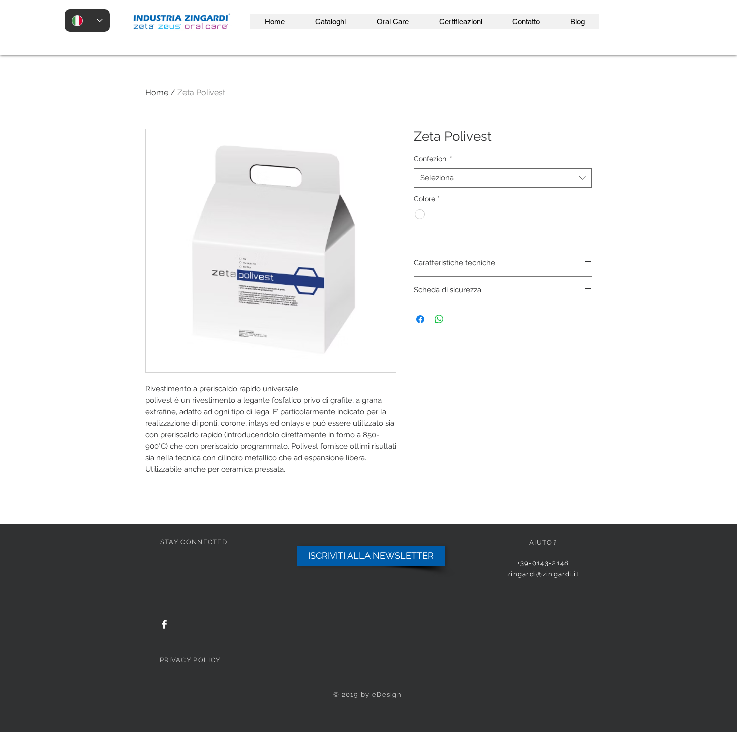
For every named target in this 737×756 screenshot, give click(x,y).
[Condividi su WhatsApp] (439, 319)
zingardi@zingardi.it (543, 574)
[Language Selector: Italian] (87, 20)
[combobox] (503, 178)
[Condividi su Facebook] (420, 319)
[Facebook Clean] (164, 624)
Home (156, 92)
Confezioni (433, 159)
